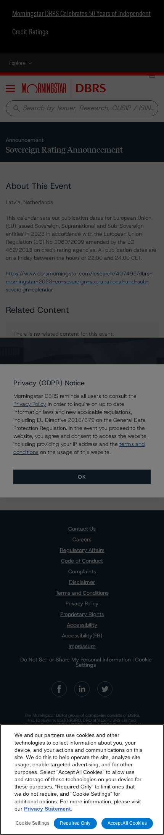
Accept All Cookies (127, 823)
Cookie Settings (32, 823)
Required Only (75, 823)
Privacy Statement (47, 809)
